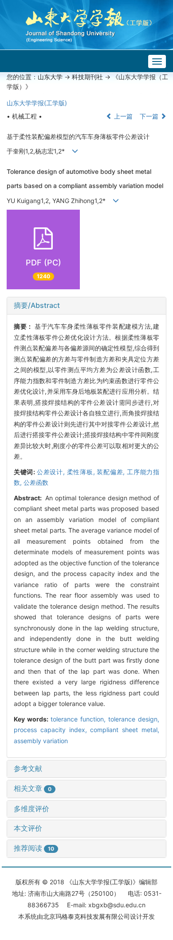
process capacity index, (52, 729)
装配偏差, (112, 472)
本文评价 (28, 828)
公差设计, (52, 472)
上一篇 (122, 116)
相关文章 (32, 788)
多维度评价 (31, 808)
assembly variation (41, 740)
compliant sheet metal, (124, 729)
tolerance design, (133, 719)
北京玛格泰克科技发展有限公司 (86, 916)
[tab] (86, 305)
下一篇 (150, 116)
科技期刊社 (87, 77)
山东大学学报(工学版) (37, 103)
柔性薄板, (82, 472)
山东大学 (50, 77)
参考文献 (28, 768)
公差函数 (36, 482)
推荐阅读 (34, 848)
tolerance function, (79, 719)
